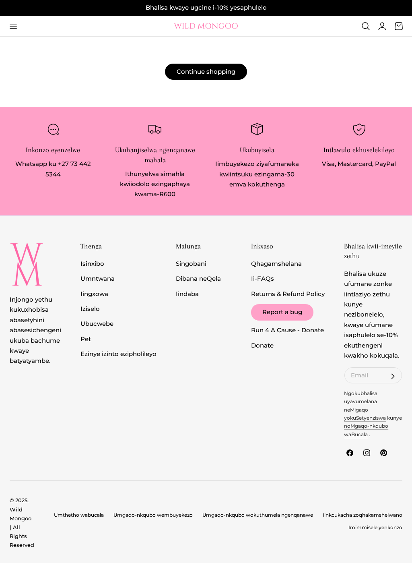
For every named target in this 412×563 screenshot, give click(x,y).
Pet (85, 339)
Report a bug (282, 312)
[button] (13, 26)
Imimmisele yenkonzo (375, 527)
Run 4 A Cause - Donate (287, 330)
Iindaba (187, 294)
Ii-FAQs (262, 279)
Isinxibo (92, 263)
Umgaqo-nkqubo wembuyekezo (153, 515)
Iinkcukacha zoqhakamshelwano (362, 515)
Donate (262, 345)
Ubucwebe (96, 324)
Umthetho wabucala (79, 515)
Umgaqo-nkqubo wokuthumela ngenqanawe (257, 515)
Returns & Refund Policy (288, 294)
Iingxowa (94, 294)
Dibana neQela (198, 279)
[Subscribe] (392, 376)
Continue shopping (206, 71)
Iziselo (90, 309)
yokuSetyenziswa (365, 418)
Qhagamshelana (276, 263)
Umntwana (97, 279)
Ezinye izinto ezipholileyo (118, 354)
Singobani (191, 263)
